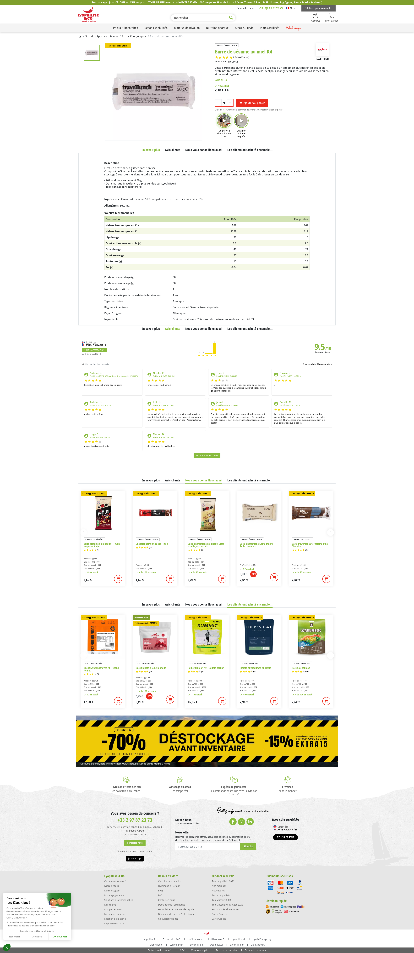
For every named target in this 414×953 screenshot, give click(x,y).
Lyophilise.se (216, 944)
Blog (160, 890)
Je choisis (37, 936)
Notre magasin (112, 890)
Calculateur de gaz (168, 918)
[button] (7, 947)
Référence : (221, 61)
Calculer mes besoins (169, 881)
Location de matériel (115, 918)
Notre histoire (111, 885)
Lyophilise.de (239, 939)
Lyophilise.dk (237, 944)
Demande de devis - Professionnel (176, 914)
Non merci (14, 936)
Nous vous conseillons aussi (203, 150)
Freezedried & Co (172, 939)
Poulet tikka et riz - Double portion (206, 668)
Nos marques (219, 885)
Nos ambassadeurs (114, 914)
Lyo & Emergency (262, 939)
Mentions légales (200, 950)
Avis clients (172, 150)
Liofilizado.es (195, 939)
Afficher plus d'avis (207, 455)
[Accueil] (80, 36)
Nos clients (110, 904)
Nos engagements (114, 895)
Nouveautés (218, 890)
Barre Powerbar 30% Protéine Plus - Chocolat (310, 545)
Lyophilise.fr (149, 939)
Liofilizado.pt (258, 944)
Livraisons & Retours (169, 885)
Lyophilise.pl (176, 944)
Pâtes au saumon (301, 668)
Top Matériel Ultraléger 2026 (227, 904)
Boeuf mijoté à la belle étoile (151, 668)
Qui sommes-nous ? (115, 881)
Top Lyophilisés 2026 (223, 881)
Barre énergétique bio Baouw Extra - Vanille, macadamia (207, 545)
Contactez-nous (166, 899)
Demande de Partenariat (171, 904)
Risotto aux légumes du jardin (255, 668)
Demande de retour (255, 950)
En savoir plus (151, 150)
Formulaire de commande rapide (176, 909)
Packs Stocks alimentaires (226, 909)
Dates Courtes (219, 914)
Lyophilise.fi (196, 944)
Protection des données (160, 950)
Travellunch (322, 59)
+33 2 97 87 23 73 (135, 820)
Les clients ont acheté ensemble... (250, 150)
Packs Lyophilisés (221, 895)
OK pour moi (60, 936)
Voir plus (221, 80)
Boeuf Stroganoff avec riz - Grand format (101, 669)
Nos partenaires (113, 909)
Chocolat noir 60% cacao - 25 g (152, 544)
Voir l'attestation (94, 350)
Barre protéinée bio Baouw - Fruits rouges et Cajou (102, 545)
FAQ (160, 895)
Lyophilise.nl (156, 944)
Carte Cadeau (219, 918)
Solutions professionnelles (118, 899)
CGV (182, 950)
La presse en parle (114, 923)
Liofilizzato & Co (216, 939)
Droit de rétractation (227, 950)
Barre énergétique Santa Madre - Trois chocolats (257, 545)
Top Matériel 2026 (221, 899)
